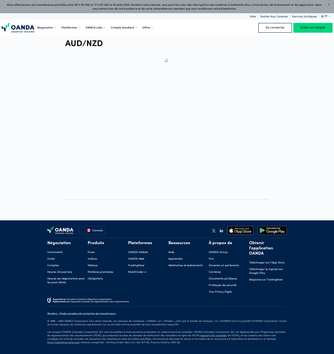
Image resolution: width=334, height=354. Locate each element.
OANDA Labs (94, 27)
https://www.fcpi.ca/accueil (63, 342)
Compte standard (122, 27)
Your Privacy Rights (220, 291)
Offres (146, 27)
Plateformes (69, 27)
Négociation (45, 27)
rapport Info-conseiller (214, 336)
